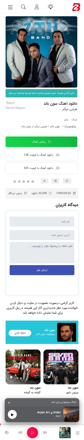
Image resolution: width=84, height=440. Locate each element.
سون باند (55, 126)
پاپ (66, 119)
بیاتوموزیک (70, 126)
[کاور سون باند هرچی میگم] (41, 52)
